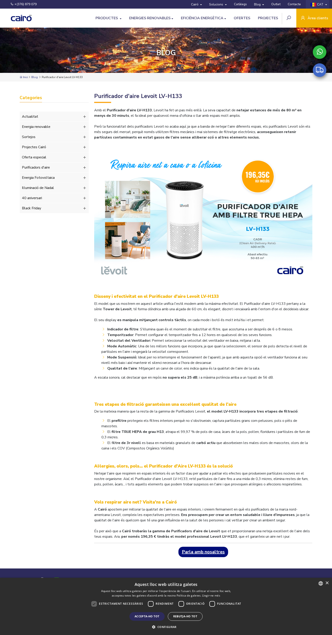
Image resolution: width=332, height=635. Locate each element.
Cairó (195, 4)
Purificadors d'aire (36, 167)
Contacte (294, 4)
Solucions (216, 4)
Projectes (268, 18)
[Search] (289, 18)
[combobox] (320, 583)
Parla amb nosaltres (203, 552)
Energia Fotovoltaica (38, 177)
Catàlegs (240, 4)
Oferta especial (34, 157)
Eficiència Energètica (202, 18)
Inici (25, 77)
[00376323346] (319, 52)
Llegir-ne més (211, 595)
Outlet (276, 4)
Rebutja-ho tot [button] (185, 616)
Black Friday (31, 208)
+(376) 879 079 (25, 4)
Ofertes (242, 18)
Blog (258, 4)
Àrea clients (317, 18)
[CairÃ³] (17, 18)
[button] (165, 627)
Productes (107, 18)
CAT (320, 4)
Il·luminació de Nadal (38, 187)
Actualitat (30, 116)
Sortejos (28, 136)
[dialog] (166, 606)
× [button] (327, 583)
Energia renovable (36, 126)
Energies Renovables (150, 18)
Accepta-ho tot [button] (147, 616)
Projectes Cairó (34, 147)
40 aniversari (32, 198)
